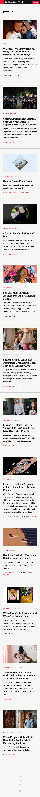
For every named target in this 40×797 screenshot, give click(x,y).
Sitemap (20, 780)
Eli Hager (8, 699)
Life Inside (7, 288)
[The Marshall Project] (13, 2)
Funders (20, 784)
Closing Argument (9, 114)
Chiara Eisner (10, 755)
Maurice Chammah (11, 254)
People (20, 772)
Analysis (6, 420)
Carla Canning (31, 517)
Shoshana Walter (11, 386)
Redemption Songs (9, 228)
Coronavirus (7, 668)
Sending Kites (8, 176)
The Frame (6, 608)
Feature (6, 355)
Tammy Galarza (25, 192)
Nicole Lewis (10, 445)
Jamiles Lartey (10, 142)
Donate (35, 2)
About (20, 768)
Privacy (20, 776)
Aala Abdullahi (10, 192)
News (4, 44)
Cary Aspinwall (10, 573)
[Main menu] (2, 2)
